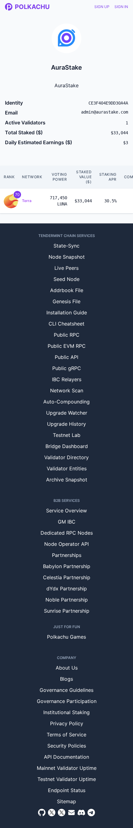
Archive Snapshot (66, 480)
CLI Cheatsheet (66, 324)
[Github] (41, 812)
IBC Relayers (66, 379)
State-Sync (66, 246)
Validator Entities (67, 468)
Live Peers (66, 268)
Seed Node (66, 279)
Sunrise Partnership (66, 611)
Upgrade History (66, 424)
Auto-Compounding (66, 402)
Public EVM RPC (67, 346)
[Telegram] (91, 812)
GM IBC (66, 522)
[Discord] (81, 812)
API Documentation (66, 757)
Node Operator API (66, 544)
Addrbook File (66, 290)
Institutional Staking (66, 712)
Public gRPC (66, 368)
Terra (27, 200)
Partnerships (66, 555)
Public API (66, 357)
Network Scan (66, 390)
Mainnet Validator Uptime (67, 768)
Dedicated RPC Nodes (67, 533)
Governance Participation (67, 701)
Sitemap (66, 801)
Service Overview (66, 510)
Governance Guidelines (66, 690)
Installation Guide (66, 312)
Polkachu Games (66, 637)
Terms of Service (66, 734)
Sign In (121, 6)
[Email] (71, 812)
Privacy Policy (66, 723)
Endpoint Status (66, 790)
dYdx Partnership (66, 588)
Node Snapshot (67, 257)
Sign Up (101, 6)
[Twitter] (51, 812)
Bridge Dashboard (66, 446)
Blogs (66, 679)
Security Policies (66, 746)
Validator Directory (66, 457)
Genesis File (66, 301)
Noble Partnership (66, 600)
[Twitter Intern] (61, 812)
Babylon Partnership (66, 566)
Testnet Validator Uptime (66, 779)
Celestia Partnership (66, 577)
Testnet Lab (66, 435)
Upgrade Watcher (66, 413)
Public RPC (66, 335)
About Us (67, 668)
